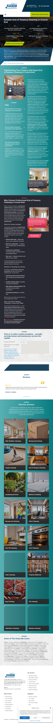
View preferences (46, 717)
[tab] (23, 396)
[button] (50, 708)
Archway (10, 349)
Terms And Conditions (33, 702)
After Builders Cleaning (33, 677)
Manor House (13, 350)
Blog (30, 704)
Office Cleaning (8, 696)
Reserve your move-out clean (40, 14)
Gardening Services (33, 685)
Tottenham (16, 355)
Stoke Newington (8, 356)
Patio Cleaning (8, 702)
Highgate (15, 349)
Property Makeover (9, 704)
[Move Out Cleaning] (12, 6)
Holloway (6, 352)
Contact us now (9, 319)
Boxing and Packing (33, 679)
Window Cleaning (8, 710)
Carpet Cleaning (32, 681)
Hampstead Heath (11, 353)
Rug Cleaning (8, 706)
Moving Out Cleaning (33, 689)
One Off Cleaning (8, 698)
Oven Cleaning (8, 700)
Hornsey (6, 349)
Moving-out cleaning (33, 696)
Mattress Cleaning (32, 687)
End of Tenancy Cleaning (34, 683)
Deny (35, 717)
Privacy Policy (32, 720)
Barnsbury (11, 358)
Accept (24, 717)
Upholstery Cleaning (33, 675)
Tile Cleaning (8, 708)
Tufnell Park (11, 352)
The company (31, 698)
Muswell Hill (7, 350)
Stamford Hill (11, 355)
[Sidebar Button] (5, 14)
